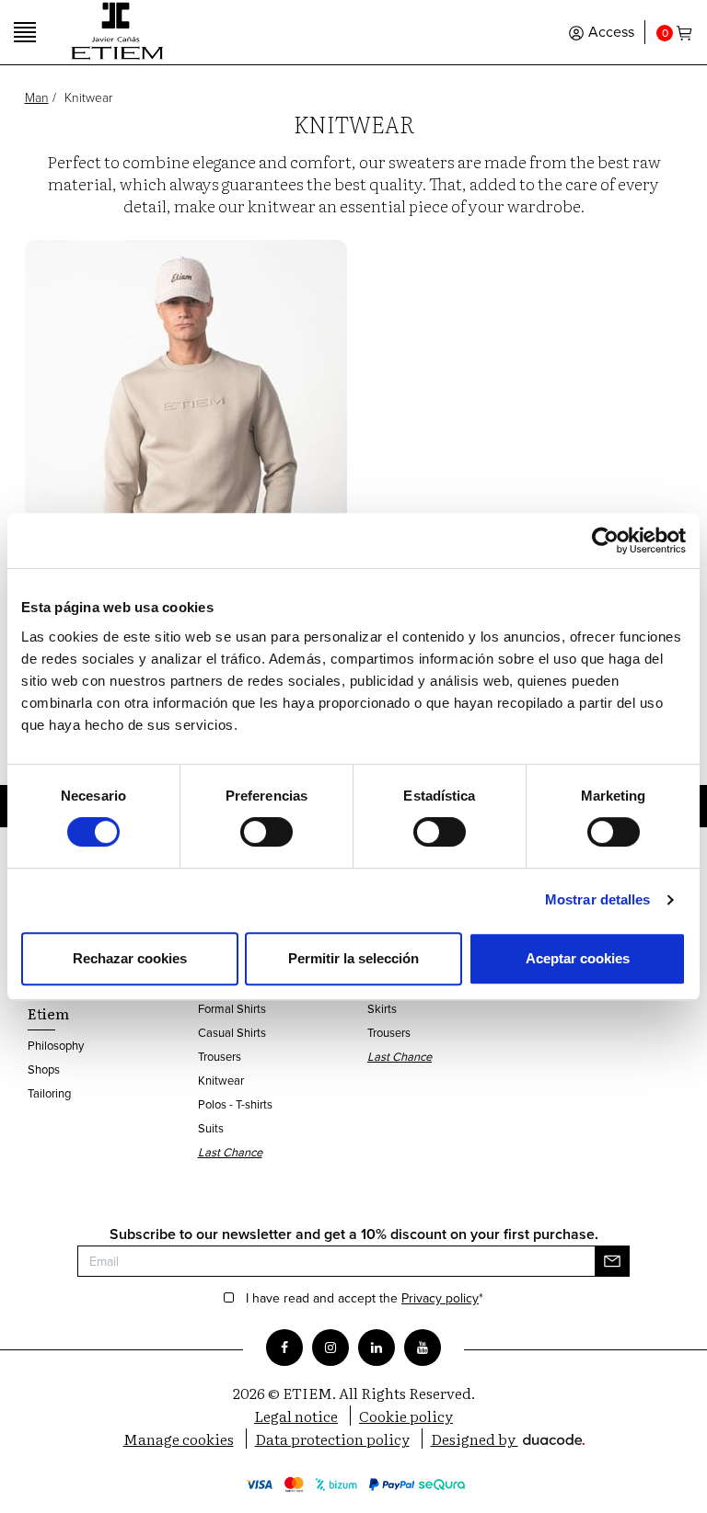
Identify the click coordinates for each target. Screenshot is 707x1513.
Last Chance (230, 1151)
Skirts (382, 1008)
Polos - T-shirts (235, 1104)
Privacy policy (440, 1298)
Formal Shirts (232, 1008)
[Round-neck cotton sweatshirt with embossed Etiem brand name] (186, 440)
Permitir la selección (353, 958)
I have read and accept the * (364, 1299)
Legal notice (296, 1415)
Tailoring (49, 1093)
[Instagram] (330, 1347)
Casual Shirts (232, 1032)
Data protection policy (332, 1438)
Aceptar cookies (578, 958)
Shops (44, 1069)
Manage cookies (178, 1438)
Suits (211, 1128)
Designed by (474, 1438)
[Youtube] (422, 1347)
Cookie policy (406, 1415)
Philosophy (56, 1045)
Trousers (219, 1056)
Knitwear (221, 1080)
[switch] (266, 832)
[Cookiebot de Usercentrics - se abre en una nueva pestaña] (605, 540)
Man (37, 97)
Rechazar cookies (130, 958)
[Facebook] (284, 1347)
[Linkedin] (376, 1347)
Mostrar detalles (598, 899)
